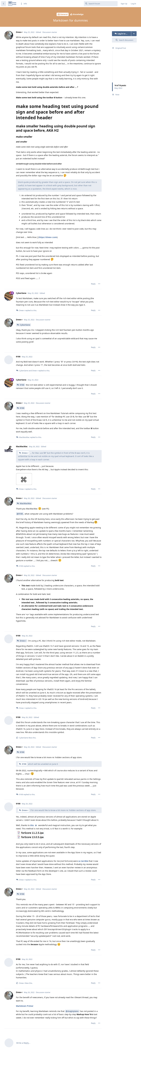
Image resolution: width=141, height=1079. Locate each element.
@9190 (20, 513)
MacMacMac (25, 503)
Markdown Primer (24, 1006)
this (32, 825)
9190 (22, 385)
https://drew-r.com (48, 237)
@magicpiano (72, 1011)
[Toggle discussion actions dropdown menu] (134, 33)
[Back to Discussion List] (3, 3)
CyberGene (25, 325)
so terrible (83, 861)
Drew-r (25, 453)
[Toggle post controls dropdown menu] (99, 283)
